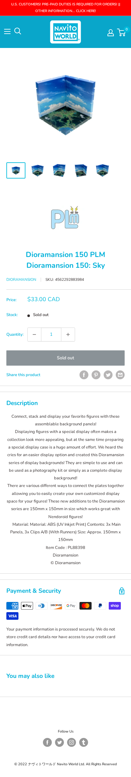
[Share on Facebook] (83, 374)
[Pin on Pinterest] (96, 374)
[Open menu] (7, 31)
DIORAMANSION (21, 279)
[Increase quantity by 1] (68, 334)
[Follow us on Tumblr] (83, 742)
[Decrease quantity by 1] (34, 334)
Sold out (65, 358)
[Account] (110, 32)
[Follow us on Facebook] (47, 742)
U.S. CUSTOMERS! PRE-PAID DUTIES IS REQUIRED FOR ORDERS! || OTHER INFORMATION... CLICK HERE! (65, 7)
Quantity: (15, 334)
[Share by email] (120, 374)
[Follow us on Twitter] (59, 742)
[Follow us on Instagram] (71, 742)
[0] (122, 32)
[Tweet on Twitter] (108, 374)
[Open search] (17, 31)
